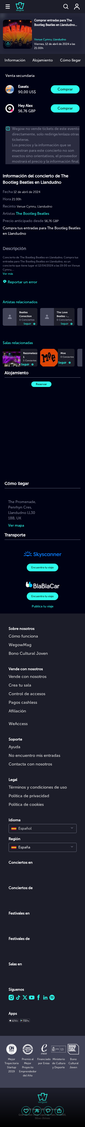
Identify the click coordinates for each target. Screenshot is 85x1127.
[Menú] (7, 6)
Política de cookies (26, 804)
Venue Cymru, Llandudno (50, 39)
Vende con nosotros (27, 676)
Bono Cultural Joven (28, 653)
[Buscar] (66, 6)
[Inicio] (17, 6)
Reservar (41, 384)
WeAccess (18, 723)
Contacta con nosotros (30, 764)
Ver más (8, 273)
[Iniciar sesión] (77, 6)
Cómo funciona (23, 636)
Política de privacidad (29, 796)
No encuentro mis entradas (34, 755)
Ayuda (14, 747)
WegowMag (20, 645)
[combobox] (42, 828)
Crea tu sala (20, 685)
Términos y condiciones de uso (38, 787)
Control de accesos (27, 694)
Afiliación (17, 711)
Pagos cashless (23, 702)
